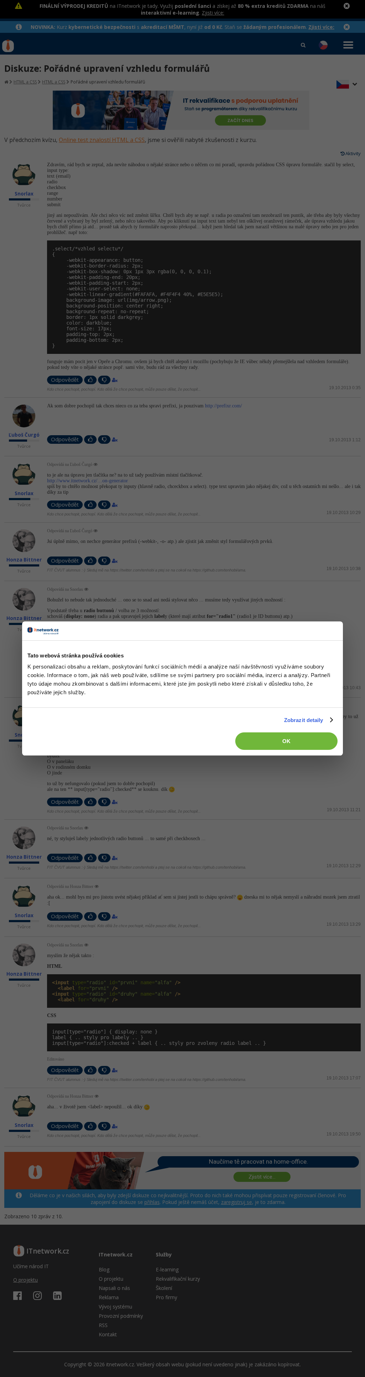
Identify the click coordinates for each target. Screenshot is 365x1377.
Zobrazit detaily (303, 720)
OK (286, 741)
